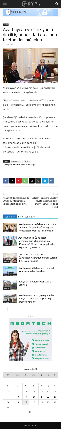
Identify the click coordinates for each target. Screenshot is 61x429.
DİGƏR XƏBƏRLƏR (26, 217)
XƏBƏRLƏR (10, 217)
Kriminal (7, 302)
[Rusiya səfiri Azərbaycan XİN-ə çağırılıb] (10, 285)
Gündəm (7, 245)
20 (33, 396)
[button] (4, 4)
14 (42, 391)
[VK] (51, 180)
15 (48, 391)
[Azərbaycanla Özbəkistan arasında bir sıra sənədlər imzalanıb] (10, 271)
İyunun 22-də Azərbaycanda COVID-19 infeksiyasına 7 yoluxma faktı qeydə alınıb (16, 201)
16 (55, 391)
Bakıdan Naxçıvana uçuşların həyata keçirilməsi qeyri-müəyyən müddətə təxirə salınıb (45, 202)
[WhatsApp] (25, 180)
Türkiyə (27, 161)
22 (48, 396)
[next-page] (9, 309)
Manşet (6, 231)
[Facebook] (6, 180)
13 (33, 391)
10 (8, 391)
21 (42, 396)
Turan (6, 25)
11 (17, 391)
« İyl (29, 411)
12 (26, 391)
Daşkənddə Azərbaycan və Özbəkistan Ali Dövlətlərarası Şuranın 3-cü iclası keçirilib (37, 257)
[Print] (38, 180)
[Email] (32, 180)
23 (55, 396)
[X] (12, 180)
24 (8, 402)
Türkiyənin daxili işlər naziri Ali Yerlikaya (19, 164)
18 (17, 396)
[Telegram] (45, 180)
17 (8, 396)
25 (17, 402)
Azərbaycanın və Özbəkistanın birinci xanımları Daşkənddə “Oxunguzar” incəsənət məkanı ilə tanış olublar (37, 227)
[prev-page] (4, 309)
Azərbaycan (16, 161)
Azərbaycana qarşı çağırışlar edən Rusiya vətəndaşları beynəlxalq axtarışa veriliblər (36, 298)
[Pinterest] (19, 180)
